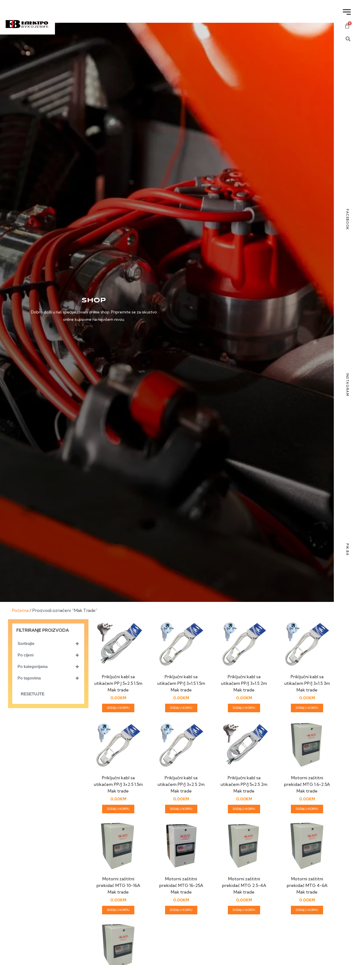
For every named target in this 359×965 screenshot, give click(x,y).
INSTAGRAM (347, 384)
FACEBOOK (347, 219)
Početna (20, 610)
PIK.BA (347, 549)
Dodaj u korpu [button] (118, 708)
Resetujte (32, 694)
